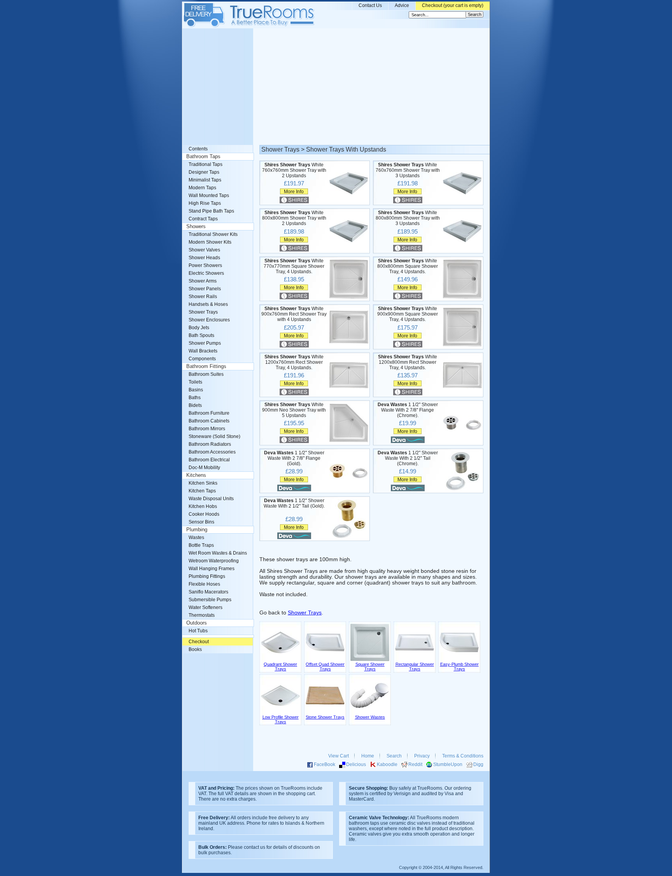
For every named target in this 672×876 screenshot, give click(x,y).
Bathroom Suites (206, 374)
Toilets (195, 382)
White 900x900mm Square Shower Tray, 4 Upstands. (407, 314)
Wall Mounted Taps (209, 195)
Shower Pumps (205, 343)
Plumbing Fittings (207, 576)
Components (202, 358)
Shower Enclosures (209, 320)
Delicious (356, 764)
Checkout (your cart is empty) (452, 5)
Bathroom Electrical (209, 459)
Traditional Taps (205, 164)
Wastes (196, 537)
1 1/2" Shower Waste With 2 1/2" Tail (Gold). (294, 503)
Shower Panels (205, 288)
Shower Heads (204, 257)
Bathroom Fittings (206, 366)
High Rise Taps (205, 203)
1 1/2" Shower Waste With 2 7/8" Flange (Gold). (294, 458)
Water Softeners (205, 607)
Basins (196, 390)
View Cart (338, 756)
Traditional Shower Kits (213, 234)
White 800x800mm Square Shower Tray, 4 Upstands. (407, 266)
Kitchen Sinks (203, 483)
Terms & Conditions (462, 756)
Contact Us (370, 5)
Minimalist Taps (205, 180)
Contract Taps (203, 219)
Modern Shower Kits (210, 242)
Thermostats (202, 615)
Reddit (415, 764)
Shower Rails (203, 296)
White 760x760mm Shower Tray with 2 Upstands (294, 170)
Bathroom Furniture (209, 413)
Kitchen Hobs (203, 506)
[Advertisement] (336, 86)
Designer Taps (204, 172)
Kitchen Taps (202, 491)
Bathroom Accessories (212, 452)
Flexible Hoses (204, 584)
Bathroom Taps (203, 156)
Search (394, 756)
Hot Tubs (198, 630)
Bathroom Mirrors (207, 428)
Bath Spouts (201, 335)
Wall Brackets (203, 351)
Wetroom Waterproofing (214, 561)
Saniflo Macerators (208, 592)
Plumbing (196, 529)
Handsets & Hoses (208, 304)
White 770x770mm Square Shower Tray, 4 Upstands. (294, 266)
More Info (294, 191)
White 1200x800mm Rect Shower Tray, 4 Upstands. (407, 362)
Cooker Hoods (204, 514)
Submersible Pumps (210, 599)
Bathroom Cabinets (209, 421)
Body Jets (199, 327)
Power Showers (205, 265)
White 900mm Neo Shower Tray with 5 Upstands (294, 410)
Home (367, 756)
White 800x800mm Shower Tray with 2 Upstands (294, 218)
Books (195, 649)
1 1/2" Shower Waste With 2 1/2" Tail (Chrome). (408, 458)
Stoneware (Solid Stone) (214, 436)
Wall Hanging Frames (211, 568)
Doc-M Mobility (204, 467)
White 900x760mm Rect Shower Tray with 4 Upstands (294, 314)
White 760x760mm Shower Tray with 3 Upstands (408, 170)
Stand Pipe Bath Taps (211, 211)
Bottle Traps (201, 545)
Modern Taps (202, 187)
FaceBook (324, 764)
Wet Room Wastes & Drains (218, 553)
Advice (402, 5)
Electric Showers (206, 273)
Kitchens (196, 475)
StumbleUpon (447, 764)
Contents (198, 149)
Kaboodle (387, 764)
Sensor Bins (201, 522)
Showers (196, 226)
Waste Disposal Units (211, 498)
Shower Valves (204, 250)
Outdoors (196, 623)
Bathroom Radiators (210, 444)
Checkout (199, 641)
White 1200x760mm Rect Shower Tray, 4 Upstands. (294, 362)
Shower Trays (305, 613)
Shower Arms (203, 281)
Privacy (422, 756)
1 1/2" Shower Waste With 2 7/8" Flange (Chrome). (408, 410)
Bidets (195, 405)
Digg (478, 764)
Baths (195, 397)
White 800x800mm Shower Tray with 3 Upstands (408, 218)
